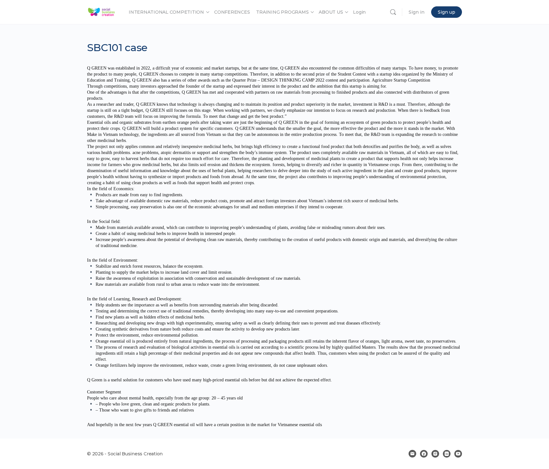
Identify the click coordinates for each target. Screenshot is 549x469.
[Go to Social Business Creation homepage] (101, 11)
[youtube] (458, 454)
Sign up (446, 12)
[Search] (393, 12)
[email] (412, 454)
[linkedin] (447, 454)
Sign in (416, 12)
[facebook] (424, 454)
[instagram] (435, 454)
